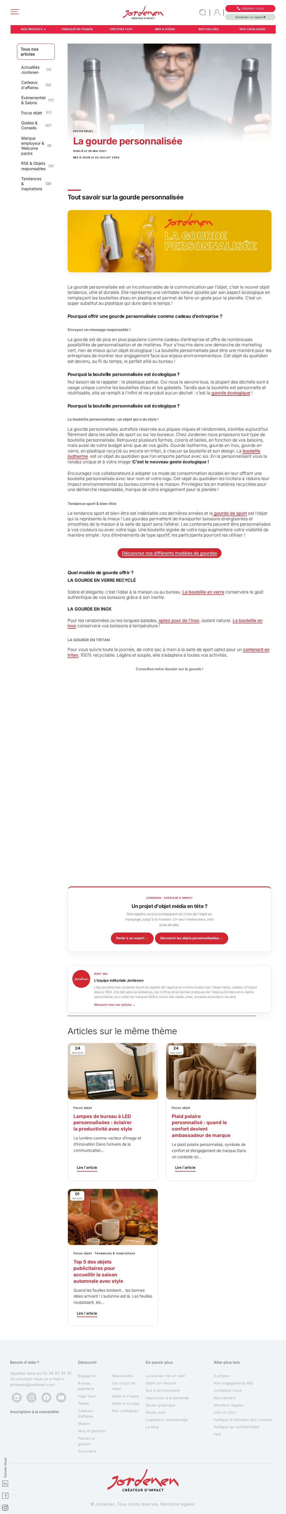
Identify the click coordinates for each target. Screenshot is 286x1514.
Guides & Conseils (29, 125)
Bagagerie (87, 1376)
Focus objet (31, 112)
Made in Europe (126, 1403)
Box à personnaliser (163, 1390)
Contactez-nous (228, 1390)
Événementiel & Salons (33, 100)
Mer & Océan (165, 29)
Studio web (155, 1412)
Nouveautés (122, 1376)
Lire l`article (87, 1167)
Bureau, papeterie (86, 1386)
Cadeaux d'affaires (29, 85)
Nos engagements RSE (233, 1383)
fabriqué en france (77, 29)
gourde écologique (230, 392)
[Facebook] (46, 1397)
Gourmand (87, 1451)
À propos (222, 1376)
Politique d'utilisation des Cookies (243, 1420)
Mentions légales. (178, 1504)
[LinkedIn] (16, 1397)
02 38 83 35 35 (57, 1373)
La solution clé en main (165, 1376)
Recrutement (225, 1398)
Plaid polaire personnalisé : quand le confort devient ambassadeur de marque (201, 1126)
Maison (84, 1424)
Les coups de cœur (123, 1386)
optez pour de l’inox (179, 620)
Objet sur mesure (161, 1383)
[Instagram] (31, 1397)
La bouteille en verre (203, 592)
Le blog (152, 1427)
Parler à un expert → (132, 938)
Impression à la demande (167, 1398)
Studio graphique (160, 1405)
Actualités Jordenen (30, 70)
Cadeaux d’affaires (86, 1413)
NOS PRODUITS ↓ (33, 29)
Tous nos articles (30, 51)
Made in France (125, 1396)
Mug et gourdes (92, 1431)
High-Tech (87, 1396)
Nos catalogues (253, 29)
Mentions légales (228, 1405)
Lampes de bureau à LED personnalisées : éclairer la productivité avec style (102, 1123)
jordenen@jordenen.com (32, 1384)
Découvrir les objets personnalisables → (191, 938)
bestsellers (209, 29)
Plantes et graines (86, 1441)
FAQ (217, 1434)
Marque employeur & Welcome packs (32, 146)
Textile (83, 1403)
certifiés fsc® (121, 29)
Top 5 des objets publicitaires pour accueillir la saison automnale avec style (98, 1271)
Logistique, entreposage (167, 1420)
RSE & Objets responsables (33, 166)
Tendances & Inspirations (31, 183)
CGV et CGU (225, 1412)
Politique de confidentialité (236, 1427)
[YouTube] (61, 1397)
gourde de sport (230, 513)
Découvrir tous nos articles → (114, 1004)
